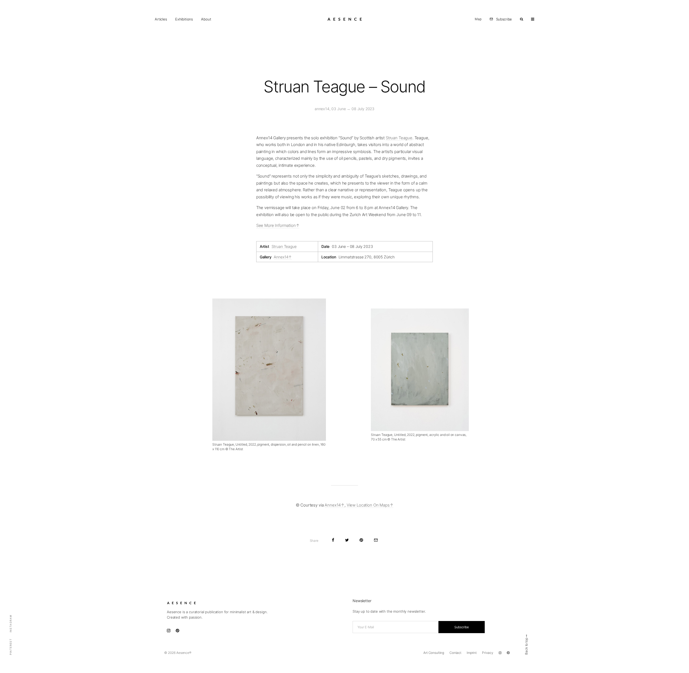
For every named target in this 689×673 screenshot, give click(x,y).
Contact (455, 653)
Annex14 (281, 257)
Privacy (487, 653)
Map (478, 19)
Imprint (472, 653)
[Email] (376, 540)
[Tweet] (347, 540)
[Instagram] (500, 652)
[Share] (333, 540)
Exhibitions (184, 19)
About (206, 19)
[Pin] (361, 540)
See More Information (276, 225)
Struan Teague (399, 137)
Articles (161, 19)
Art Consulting (433, 653)
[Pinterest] (508, 652)
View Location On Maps (368, 505)
